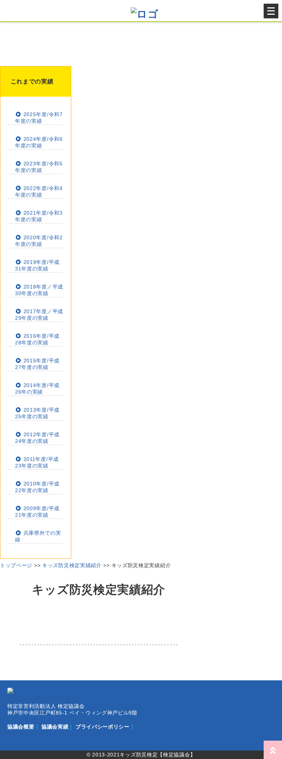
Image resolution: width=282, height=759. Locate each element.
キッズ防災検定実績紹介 (72, 565)
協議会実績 (55, 727)
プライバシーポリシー (103, 727)
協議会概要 (21, 727)
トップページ (16, 565)
